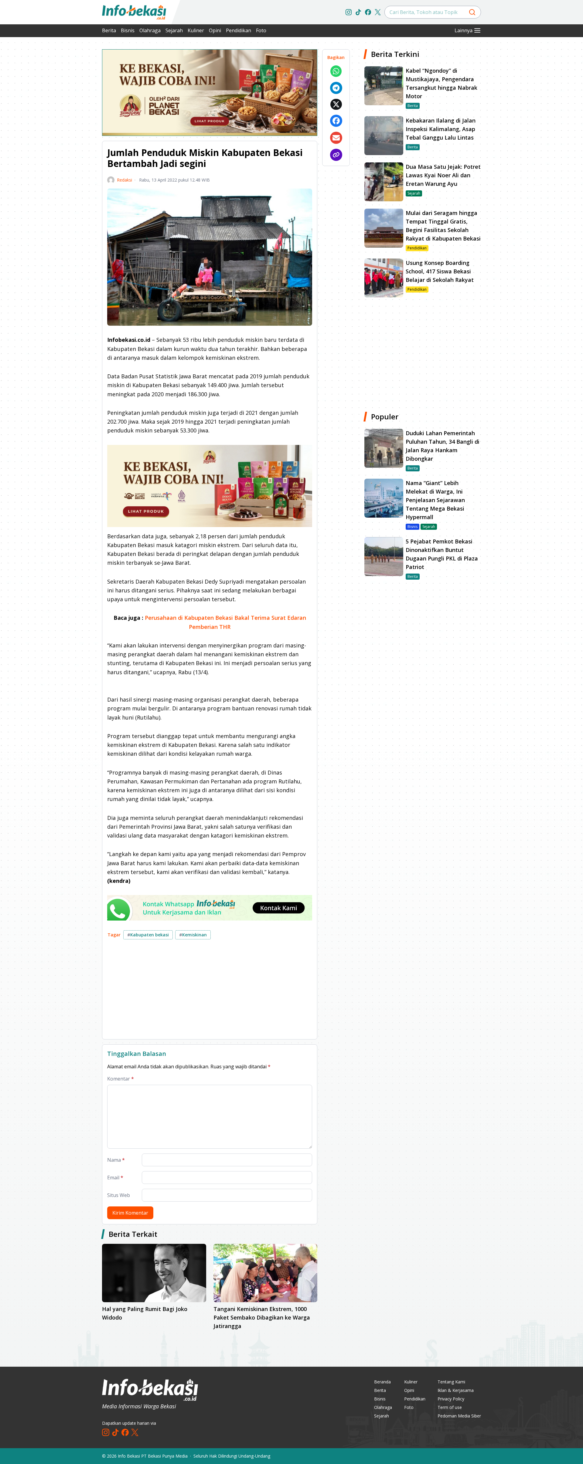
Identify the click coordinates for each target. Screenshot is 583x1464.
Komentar (120, 1078)
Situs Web (118, 1195)
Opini (215, 30)
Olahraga (150, 30)
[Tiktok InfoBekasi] (358, 12)
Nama (116, 1160)
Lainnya (463, 30)
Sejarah (174, 30)
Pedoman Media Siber (459, 1416)
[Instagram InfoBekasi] (349, 12)
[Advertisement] (70, 140)
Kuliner (196, 30)
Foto (261, 30)
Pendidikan (238, 30)
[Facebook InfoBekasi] (368, 12)
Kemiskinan (193, 935)
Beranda (382, 1382)
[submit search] (472, 12)
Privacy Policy (451, 1399)
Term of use (450, 1407)
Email (115, 1177)
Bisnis (128, 30)
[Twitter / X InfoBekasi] (378, 12)
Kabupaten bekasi (148, 935)
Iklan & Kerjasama (456, 1390)
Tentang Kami (451, 1382)
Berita (109, 30)
